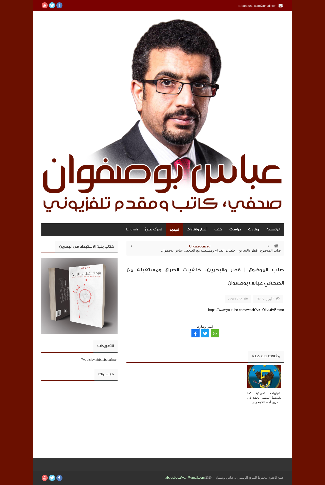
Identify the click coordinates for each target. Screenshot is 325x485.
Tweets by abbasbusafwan (99, 360)
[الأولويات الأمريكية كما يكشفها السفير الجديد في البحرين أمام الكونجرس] (264, 376)
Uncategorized (199, 246)
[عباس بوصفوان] (162, 117)
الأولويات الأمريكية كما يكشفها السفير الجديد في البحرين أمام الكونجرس (264, 397)
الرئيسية (273, 229)
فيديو (174, 229)
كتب (218, 229)
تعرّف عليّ (153, 229)
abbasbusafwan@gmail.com (185, 477)
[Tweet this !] (205, 333)
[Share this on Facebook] (195, 333)
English (132, 229)
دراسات (235, 229)
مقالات (253, 229)
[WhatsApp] (215, 333)
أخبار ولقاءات (196, 229)
